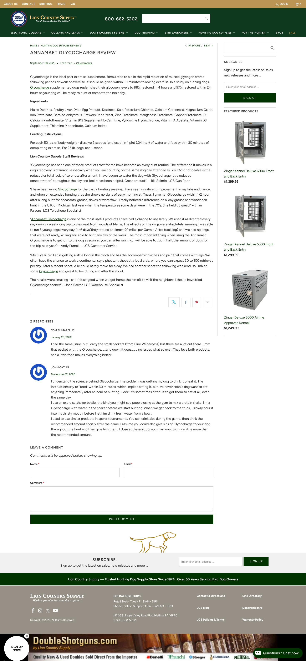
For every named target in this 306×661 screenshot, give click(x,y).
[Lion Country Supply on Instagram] (40, 611)
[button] (27, 33)
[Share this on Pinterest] (196, 302)
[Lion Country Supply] (53, 19)
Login (284, 3)
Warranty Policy (252, 619)
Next (207, 45)
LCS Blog (203, 608)
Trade (60, 3)
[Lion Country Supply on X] (48, 611)
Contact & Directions (211, 596)
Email (128, 464)
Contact (28, 3)
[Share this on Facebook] (186, 302)
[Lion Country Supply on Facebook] (33, 611)
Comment (37, 482)
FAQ (72, 3)
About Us (11, 3)
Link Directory (252, 596)
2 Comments (84, 63)
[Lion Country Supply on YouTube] (55, 611)
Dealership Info (252, 608)
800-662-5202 (121, 18)
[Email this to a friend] (207, 302)
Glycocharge (39, 87)
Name (34, 464)
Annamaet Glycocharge (48, 219)
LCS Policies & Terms (211, 619)
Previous (194, 45)
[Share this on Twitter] (174, 302)
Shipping (45, 3)
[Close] (26, 636)
